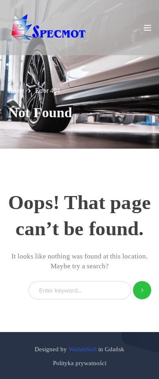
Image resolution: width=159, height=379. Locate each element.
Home (16, 90)
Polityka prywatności (79, 363)
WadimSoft (82, 349)
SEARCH (142, 290)
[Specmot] (49, 27)
